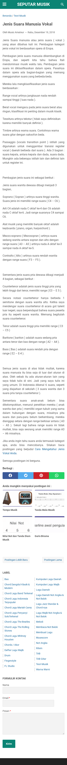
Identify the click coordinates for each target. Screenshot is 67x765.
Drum (7, 655)
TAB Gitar (41, 658)
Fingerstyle (10, 660)
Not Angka (41, 643)
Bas (6, 579)
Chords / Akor (11, 644)
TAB (38, 653)
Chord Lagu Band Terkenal (18, 593)
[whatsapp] (56, 475)
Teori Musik (42, 664)
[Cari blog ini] (62, 4)
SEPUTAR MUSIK (33, 4)
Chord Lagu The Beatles (17, 621)
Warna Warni (43, 669)
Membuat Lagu (44, 632)
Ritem (39, 648)
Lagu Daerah (43, 589)
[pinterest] (41, 475)
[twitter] (26, 475)
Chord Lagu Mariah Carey (18, 607)
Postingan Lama (53, 559)
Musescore (42, 637)
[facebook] (10, 475)
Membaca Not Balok (47, 627)
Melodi (39, 621)
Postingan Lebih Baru (16, 559)
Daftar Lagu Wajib (14, 650)
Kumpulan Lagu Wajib (47, 584)
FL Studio (9, 666)
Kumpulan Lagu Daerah (48, 579)
